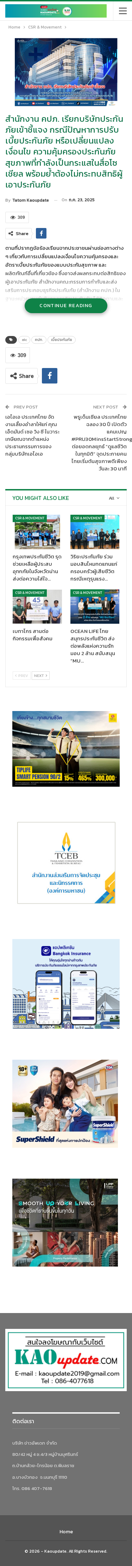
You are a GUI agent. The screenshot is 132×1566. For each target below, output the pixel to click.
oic (24, 339)
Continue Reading (65, 305)
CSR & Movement (29, 518)
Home (66, 1531)
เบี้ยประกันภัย (61, 339)
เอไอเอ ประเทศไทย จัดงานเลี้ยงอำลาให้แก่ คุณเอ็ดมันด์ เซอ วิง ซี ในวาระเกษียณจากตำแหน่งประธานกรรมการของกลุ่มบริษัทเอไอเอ (32, 435)
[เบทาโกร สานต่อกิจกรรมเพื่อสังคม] (37, 606)
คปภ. (39, 339)
